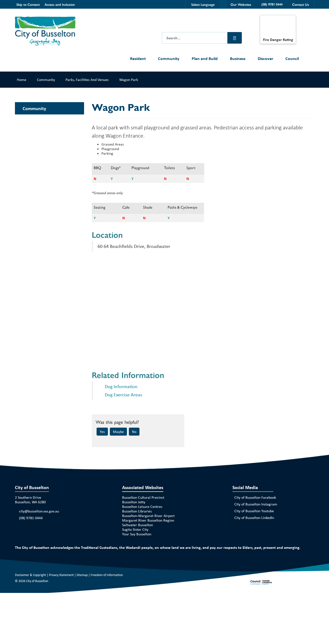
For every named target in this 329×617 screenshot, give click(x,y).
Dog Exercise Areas (123, 394)
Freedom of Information (107, 575)
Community (168, 58)
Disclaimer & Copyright (30, 575)
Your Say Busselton (136, 534)
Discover (265, 58)
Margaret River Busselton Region (148, 520)
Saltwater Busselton (137, 524)
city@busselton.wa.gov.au (39, 511)
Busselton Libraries (137, 511)
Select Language (203, 4)
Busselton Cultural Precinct (143, 497)
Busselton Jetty (133, 501)
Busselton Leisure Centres (142, 506)
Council (292, 58)
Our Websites (240, 4)
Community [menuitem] (34, 108)
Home (21, 79)
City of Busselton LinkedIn (254, 517)
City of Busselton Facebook (255, 497)
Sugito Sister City (135, 529)
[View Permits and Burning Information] (278, 27)
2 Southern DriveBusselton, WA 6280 (30, 499)
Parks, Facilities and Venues (87, 79)
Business (237, 58)
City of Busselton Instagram (255, 504)
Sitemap (82, 575)
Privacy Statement (61, 575)
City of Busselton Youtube (254, 510)
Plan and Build (205, 58)
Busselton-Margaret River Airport (148, 515)
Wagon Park (128, 79)
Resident (138, 58)
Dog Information (121, 386)
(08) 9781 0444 (31, 517)
